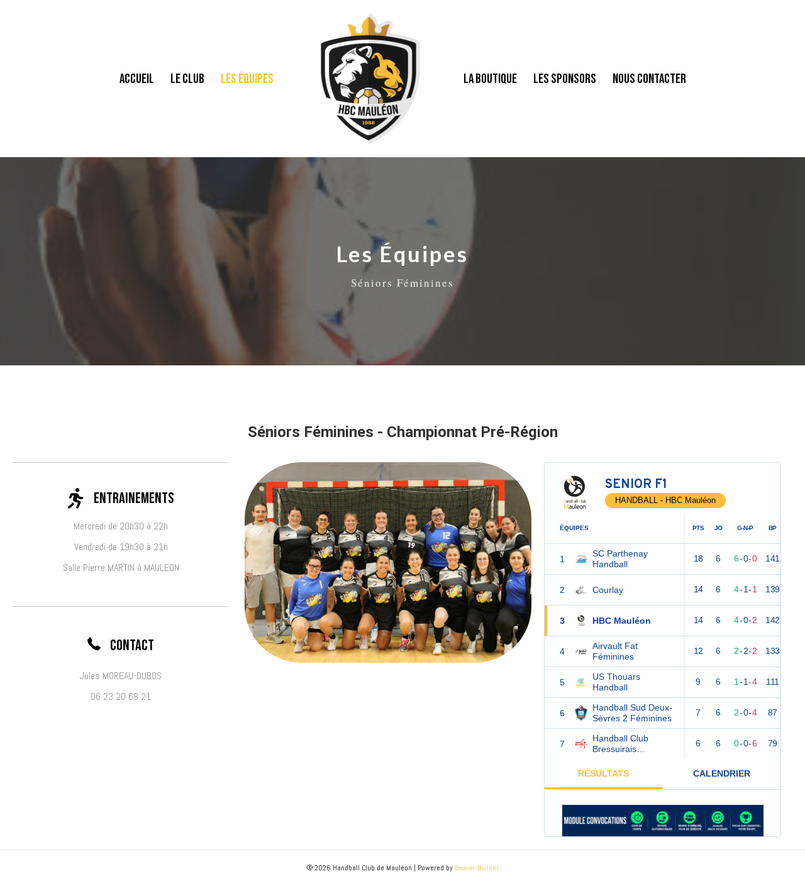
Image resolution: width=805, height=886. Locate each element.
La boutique (490, 79)
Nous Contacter (649, 79)
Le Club (187, 79)
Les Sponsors (564, 79)
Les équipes (247, 79)
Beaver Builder (477, 868)
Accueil (136, 79)
